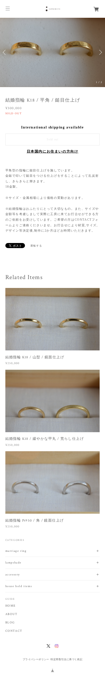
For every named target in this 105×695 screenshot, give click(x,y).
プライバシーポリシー (36, 659)
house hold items (18, 586)
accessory (12, 574)
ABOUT (11, 614)
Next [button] (100, 52)
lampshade (13, 562)
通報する (36, 245)
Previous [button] (5, 52)
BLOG (10, 622)
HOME (10, 606)
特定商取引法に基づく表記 (66, 659)
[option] (52, 52)
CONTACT (13, 631)
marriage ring (16, 551)
